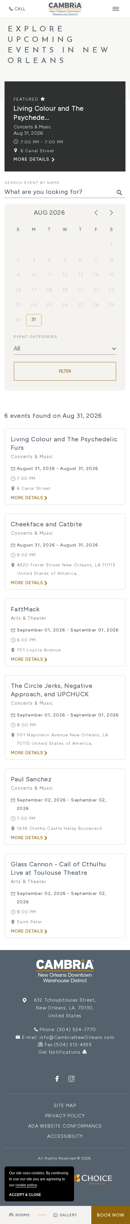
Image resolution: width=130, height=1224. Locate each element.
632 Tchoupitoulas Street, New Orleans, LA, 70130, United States (65, 1007)
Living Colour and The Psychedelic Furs (64, 443)
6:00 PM (26, 640)
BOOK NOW (110, 1215)
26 (65, 305)
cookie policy (26, 1185)
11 (49, 275)
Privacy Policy (65, 1116)
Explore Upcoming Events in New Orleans (59, 45)
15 (112, 275)
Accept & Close (25, 1195)
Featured (27, 99)
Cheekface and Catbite (46, 524)
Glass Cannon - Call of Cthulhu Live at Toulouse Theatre (58, 868)
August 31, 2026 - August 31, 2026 (57, 468)
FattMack (25, 609)
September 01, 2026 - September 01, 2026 (68, 630)
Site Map (65, 1105)
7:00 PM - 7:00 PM (42, 142)
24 (34, 305)
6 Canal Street (37, 150)
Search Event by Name (32, 183)
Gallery (68, 1215)
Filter (65, 371)
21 (96, 290)
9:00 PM (26, 555)
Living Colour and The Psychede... (49, 112)
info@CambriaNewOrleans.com (77, 1037)
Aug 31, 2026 (28, 133)
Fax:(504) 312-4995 (68, 1044)
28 (96, 305)
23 (18, 305)
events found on (53, 415)
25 (49, 305)
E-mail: (68, 1037)
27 (81, 305)
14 (96, 275)
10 (34, 275)
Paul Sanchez (31, 779)
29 (112, 305)
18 (50, 290)
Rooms (22, 1215)
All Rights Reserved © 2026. (65, 1158)
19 (65, 290)
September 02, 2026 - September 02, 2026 (61, 804)
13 (80, 275)
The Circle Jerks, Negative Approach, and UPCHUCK (52, 690)
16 (18, 290)
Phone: (68, 1029)
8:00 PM (26, 725)
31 (34, 319)
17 (34, 290)
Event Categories (35, 337)
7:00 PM (26, 478)
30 (18, 320)
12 (65, 275)
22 (112, 290)
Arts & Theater (28, 618)
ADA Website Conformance (65, 1126)
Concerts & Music (32, 127)
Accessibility (65, 1136)
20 (80, 290)
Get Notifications (60, 1052)
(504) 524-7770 (76, 1029)
